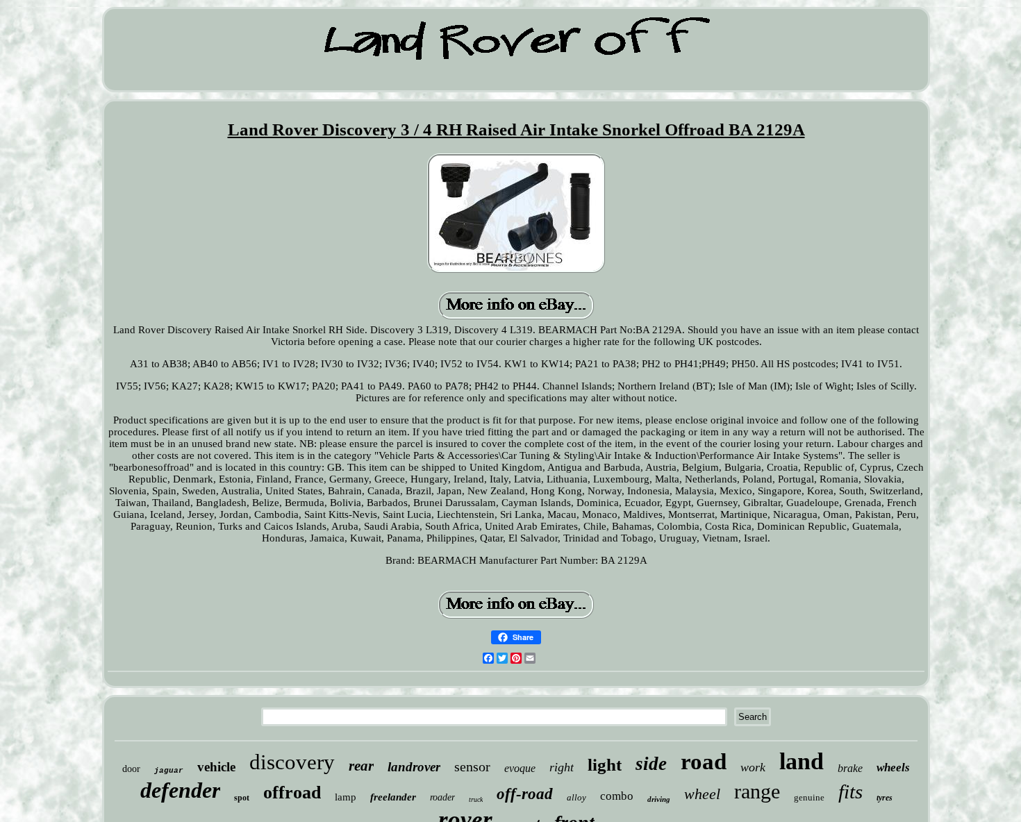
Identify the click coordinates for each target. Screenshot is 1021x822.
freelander (393, 797)
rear (361, 765)
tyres (885, 798)
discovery (292, 762)
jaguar (168, 770)
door (131, 769)
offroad (292, 792)
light (605, 764)
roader (442, 797)
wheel (702, 794)
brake (850, 768)
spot (241, 798)
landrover (414, 767)
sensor (472, 766)
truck (476, 799)
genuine (809, 797)
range (757, 791)
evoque (520, 768)
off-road (525, 794)
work (752, 767)
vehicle (216, 767)
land (801, 761)
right (561, 767)
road (704, 761)
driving (658, 799)
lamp (345, 797)
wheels (893, 767)
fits (850, 791)
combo (616, 796)
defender (180, 790)
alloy (576, 797)
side (651, 763)
